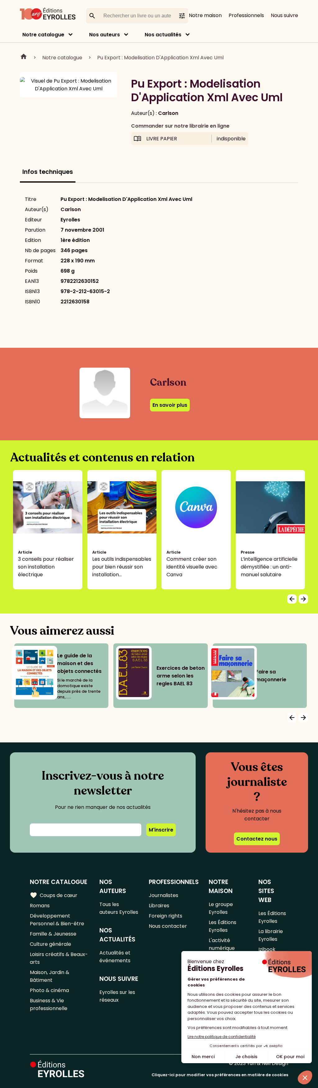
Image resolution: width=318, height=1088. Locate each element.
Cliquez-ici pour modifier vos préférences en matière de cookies (220, 1074)
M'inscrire (161, 829)
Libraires (159, 905)
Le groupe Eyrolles (221, 908)
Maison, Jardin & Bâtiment (49, 976)
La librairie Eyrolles (270, 935)
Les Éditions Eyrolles (222, 926)
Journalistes (163, 895)
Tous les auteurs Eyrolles (118, 908)
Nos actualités (163, 34)
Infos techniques (47, 172)
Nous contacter (168, 926)
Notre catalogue (43, 34)
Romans (40, 905)
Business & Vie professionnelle (48, 1004)
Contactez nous (256, 838)
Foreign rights (165, 915)
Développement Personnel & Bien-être (57, 919)
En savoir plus (169, 405)
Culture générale (50, 944)
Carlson (168, 113)
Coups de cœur (53, 895)
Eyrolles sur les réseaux (117, 996)
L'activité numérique (222, 944)
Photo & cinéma (49, 990)
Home (23, 57)
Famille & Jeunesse (53, 933)
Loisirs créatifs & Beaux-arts (59, 958)
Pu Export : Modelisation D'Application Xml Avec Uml (160, 57)
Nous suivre (284, 15)
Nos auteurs (104, 34)
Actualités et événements (114, 956)
